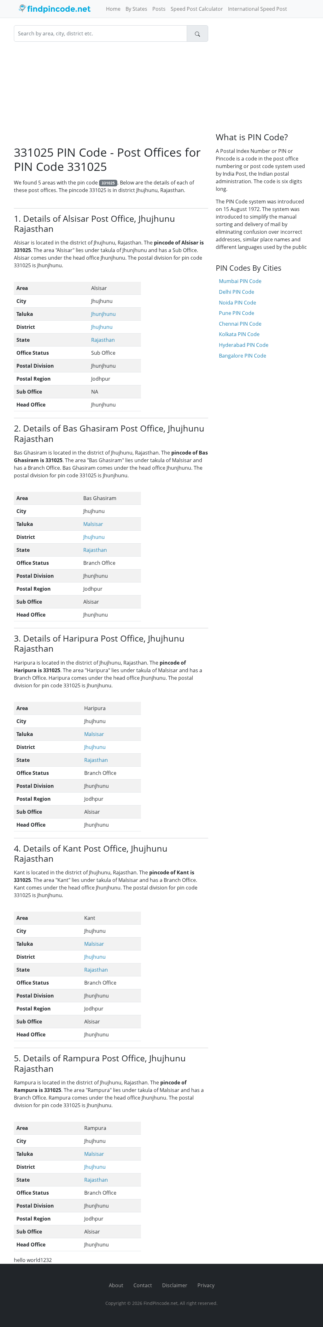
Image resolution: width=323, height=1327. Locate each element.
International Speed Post (257, 8)
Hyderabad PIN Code (243, 344)
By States (136, 8)
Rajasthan (103, 339)
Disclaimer (174, 1285)
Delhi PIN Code (236, 291)
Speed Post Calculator (197, 8)
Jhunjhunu (103, 314)
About (116, 1285)
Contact (142, 1285)
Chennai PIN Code (240, 323)
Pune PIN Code (236, 313)
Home (113, 8)
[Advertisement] (111, 93)
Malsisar (93, 524)
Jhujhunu (102, 326)
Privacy (205, 1285)
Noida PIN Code (237, 302)
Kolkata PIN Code (239, 334)
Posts (159, 8)
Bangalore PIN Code (242, 355)
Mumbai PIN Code (240, 281)
